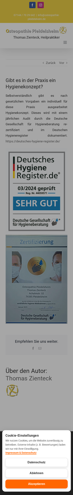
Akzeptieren (36, 483)
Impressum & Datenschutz (20, 452)
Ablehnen (36, 473)
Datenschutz (36, 462)
